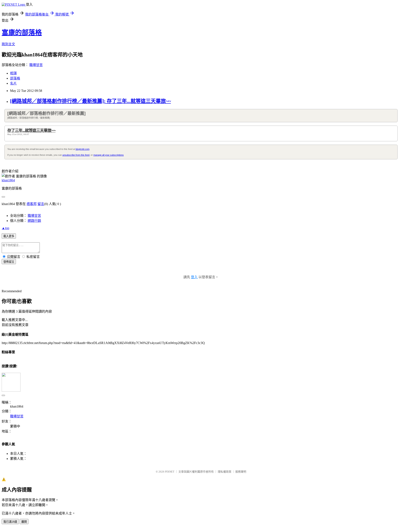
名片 (13, 83)
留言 (40, 204)
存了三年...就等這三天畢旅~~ (31, 130)
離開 (24, 521)
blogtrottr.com (82, 149)
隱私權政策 (224, 471)
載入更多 (8, 236)
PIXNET (169, 471)
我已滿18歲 (10, 521)
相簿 (13, 73)
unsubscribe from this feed (75, 155)
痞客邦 (32, 204)
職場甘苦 (36, 65)
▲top (5, 228)
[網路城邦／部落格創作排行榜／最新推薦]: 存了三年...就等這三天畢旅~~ (90, 101)
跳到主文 (8, 44)
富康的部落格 (22, 32)
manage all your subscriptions (108, 155)
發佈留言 (8, 261)
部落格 (15, 78)
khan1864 (8, 180)
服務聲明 (240, 471)
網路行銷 (34, 220)
